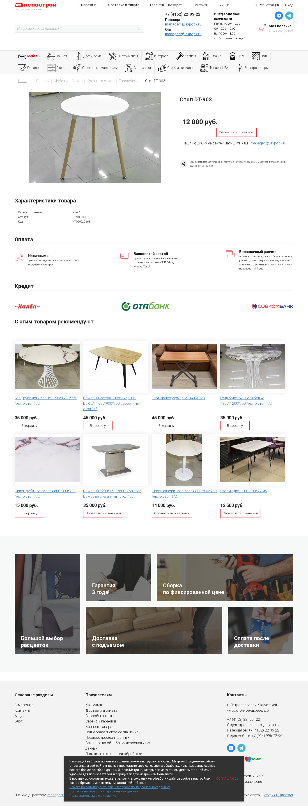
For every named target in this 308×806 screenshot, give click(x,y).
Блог (19, 721)
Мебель (33, 56)
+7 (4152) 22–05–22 (243, 719)
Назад (23, 81)
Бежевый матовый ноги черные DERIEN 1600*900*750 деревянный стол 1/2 (111, 403)
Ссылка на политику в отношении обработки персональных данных (119, 787)
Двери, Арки (92, 56)
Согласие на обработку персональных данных (103, 791)
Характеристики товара (45, 200)
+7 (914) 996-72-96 (267, 736)
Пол (264, 56)
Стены (61, 68)
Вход (289, 5)
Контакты (201, 5)
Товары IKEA (218, 68)
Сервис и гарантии (100, 721)
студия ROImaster (278, 795)
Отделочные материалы (99, 68)
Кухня (216, 56)
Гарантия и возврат (166, 5)
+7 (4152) (256, 730)
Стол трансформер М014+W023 (178, 398)
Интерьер (161, 56)
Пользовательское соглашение (111, 732)
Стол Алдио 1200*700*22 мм (243, 491)
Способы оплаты (99, 716)
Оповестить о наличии (236, 132)
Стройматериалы (180, 68)
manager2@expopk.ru (183, 34)
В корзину (29, 426)
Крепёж (190, 56)
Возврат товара (98, 727)
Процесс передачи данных (107, 737)
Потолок (33, 68)
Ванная (61, 56)
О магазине (87, 5)
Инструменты (127, 56)
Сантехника (142, 68)
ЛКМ (241, 56)
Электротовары (256, 68)
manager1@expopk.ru (183, 24)
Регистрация (269, 5)
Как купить (94, 705)
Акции (224, 5)
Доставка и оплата (123, 5)
